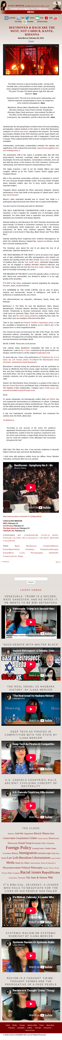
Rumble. (30, 22)
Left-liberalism (22, 857)
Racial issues (30, 872)
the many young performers (27, 316)
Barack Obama (41, 833)
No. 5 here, (25, 350)
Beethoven (31, 546)
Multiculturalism (35, 863)
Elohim (52, 399)
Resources (47, 1028)
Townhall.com (8, 531)
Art (19, 535)
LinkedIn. (12, 18)
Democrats (12, 843)
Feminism (50, 843)
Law (9, 857)
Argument (28, 833)
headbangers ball (43, 353)
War (50, 877)
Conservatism (31, 535)
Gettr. (50, 18)
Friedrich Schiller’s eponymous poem (38, 323)
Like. (23, 18)
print (32, 41)
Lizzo (22, 553)
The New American (11, 528)
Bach (17, 546)
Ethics (44, 843)
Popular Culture (12, 538)
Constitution (22, 838)
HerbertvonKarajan (49, 549)
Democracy (54, 838)
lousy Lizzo (44, 260)
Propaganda (16, 873)
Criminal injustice (42, 838)
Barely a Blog (32, 1025)
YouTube (38, 1028)
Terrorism (21, 878)
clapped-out (41, 241)
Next (58, 562)
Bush (52, 833)
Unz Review (8, 526)
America (11, 833)
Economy (36, 843)
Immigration (28, 853)
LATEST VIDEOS (31, 590)
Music (55, 535)
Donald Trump (25, 843)
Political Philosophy (32, 867)
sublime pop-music (20, 132)
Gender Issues (50, 848)
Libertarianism (41, 857)
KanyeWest (8, 553)
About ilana (50, 1025)
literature (6, 286)
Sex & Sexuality (30, 538)
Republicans (51, 872)
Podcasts (11, 1028)
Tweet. (32, 18)
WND (5, 523)
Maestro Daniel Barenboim (13, 386)
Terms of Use (30, 1030)
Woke (18, 283)
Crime (33, 838)
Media (10, 862)
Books (15, 1025)
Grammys (30, 549)
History (15, 853)
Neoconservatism (12, 867)
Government (7, 853)
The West (44, 538)
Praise (41, 1025)
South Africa (13, 878)
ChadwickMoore (50, 546)
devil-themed (12, 195)
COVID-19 (45, 535)
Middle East (19, 863)
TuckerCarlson (10, 556)
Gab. (42, 18)
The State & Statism (36, 877)
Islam (57, 853)
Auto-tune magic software (41, 267)
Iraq (53, 853)
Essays (22, 1025)
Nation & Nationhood (48, 863)
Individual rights (44, 853)
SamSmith (53, 553)
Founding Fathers (38, 848)
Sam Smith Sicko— (32, 262)
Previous (5, 561)
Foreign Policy (18, 847)
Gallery (29, 1028)
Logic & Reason (55, 858)
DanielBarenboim (11, 549)
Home (8, 1025)
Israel (3, 858)
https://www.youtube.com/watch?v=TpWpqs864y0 (22, 516)
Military (27, 863)
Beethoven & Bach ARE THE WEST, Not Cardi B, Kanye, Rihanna (32, 31)
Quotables (21, 1028)
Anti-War (19, 833)
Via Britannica (8, 420)
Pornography (37, 553)
